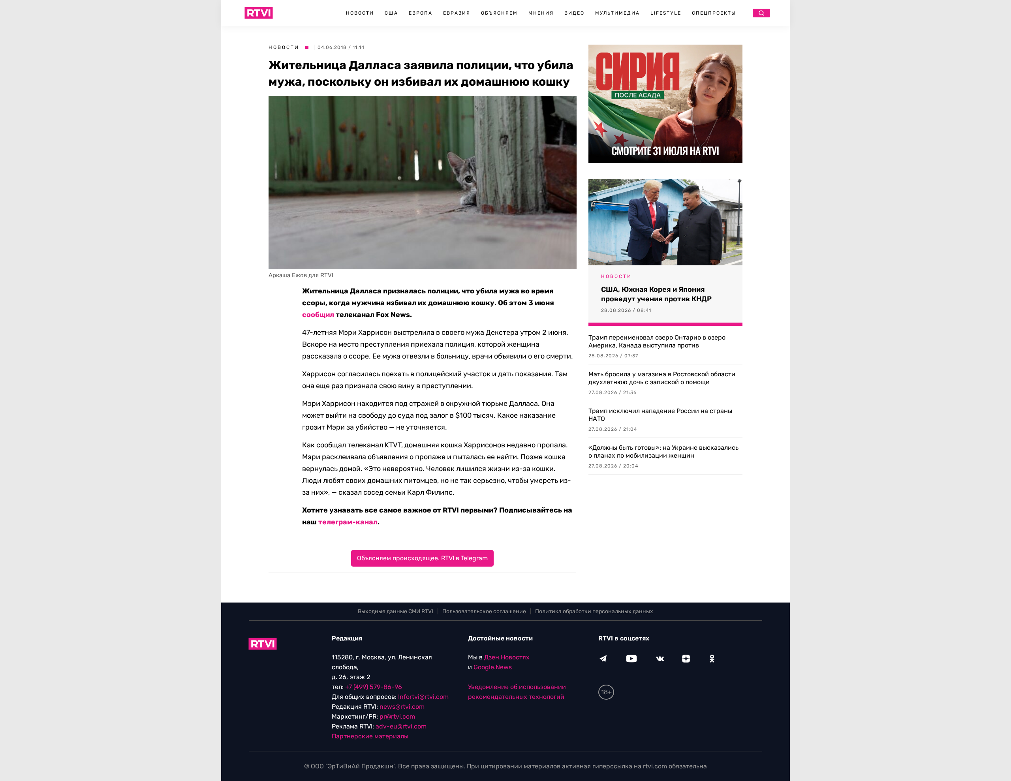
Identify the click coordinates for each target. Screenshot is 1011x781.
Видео (574, 13)
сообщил (318, 314)
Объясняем (499, 13)
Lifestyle (665, 13)
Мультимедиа (617, 13)
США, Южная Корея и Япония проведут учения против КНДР (656, 294)
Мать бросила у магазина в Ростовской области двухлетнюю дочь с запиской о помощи (661, 378)
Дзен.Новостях (507, 657)
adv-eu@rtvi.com (401, 726)
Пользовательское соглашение (484, 611)
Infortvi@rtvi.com (423, 696)
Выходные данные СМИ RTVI (395, 611)
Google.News (493, 667)
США (391, 13)
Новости (360, 13)
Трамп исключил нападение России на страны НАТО (660, 414)
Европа (420, 13)
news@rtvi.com (402, 706)
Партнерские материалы (370, 736)
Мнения (541, 13)
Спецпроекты (714, 13)
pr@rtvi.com (397, 716)
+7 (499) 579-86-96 (373, 687)
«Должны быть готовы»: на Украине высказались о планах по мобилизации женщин (663, 451)
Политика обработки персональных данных (594, 611)
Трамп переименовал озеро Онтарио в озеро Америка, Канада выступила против (656, 341)
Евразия (456, 13)
